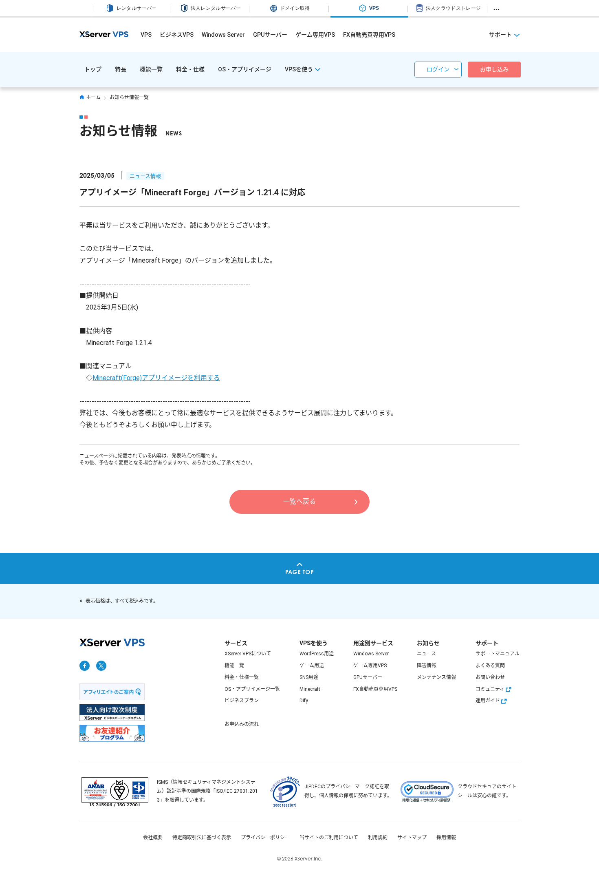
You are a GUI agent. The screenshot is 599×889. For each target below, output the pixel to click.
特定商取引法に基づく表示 (201, 837)
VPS (146, 34)
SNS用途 (309, 677)
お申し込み (494, 69)
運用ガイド (488, 700)
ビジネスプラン (242, 700)
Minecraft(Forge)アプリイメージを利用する (156, 378)
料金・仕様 (190, 69)
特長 (120, 69)
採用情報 (446, 837)
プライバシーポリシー (265, 837)
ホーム (93, 97)
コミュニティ (490, 689)
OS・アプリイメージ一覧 (252, 689)
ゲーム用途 (312, 665)
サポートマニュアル (498, 654)
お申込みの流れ (242, 724)
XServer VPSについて (248, 654)
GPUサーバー (270, 34)
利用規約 (378, 837)
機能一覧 (151, 69)
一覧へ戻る (299, 501)
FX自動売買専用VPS (369, 34)
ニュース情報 (145, 176)
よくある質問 (490, 665)
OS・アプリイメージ (244, 69)
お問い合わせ (490, 677)
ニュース (426, 654)
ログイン (438, 69)
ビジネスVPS (177, 34)
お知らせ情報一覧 (129, 97)
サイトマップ (412, 837)
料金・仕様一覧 (242, 677)
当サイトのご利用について (329, 837)
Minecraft (310, 689)
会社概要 (153, 837)
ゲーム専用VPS (315, 34)
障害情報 (426, 665)
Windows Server (223, 34)
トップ (92, 69)
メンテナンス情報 (436, 677)
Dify (304, 700)
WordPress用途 (317, 654)
